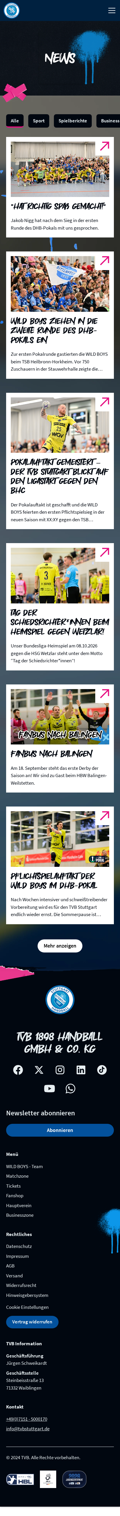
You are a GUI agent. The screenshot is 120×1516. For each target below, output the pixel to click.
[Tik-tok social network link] (102, 1070)
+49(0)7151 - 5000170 (26, 1419)
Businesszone (19, 1215)
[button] (111, 10)
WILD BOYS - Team (24, 1166)
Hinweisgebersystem (27, 1295)
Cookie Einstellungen (27, 1307)
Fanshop (14, 1195)
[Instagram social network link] (60, 1070)
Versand (14, 1275)
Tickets (13, 1186)
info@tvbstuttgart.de (28, 1428)
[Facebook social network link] (18, 1070)
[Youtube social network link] (49, 1088)
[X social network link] (39, 1070)
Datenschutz (19, 1246)
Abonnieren (60, 1130)
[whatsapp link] (70, 1088)
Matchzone (17, 1176)
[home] (11, 10)
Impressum (17, 1256)
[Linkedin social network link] (81, 1070)
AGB (10, 1266)
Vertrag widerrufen (32, 1321)
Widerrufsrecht (21, 1285)
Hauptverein (18, 1205)
